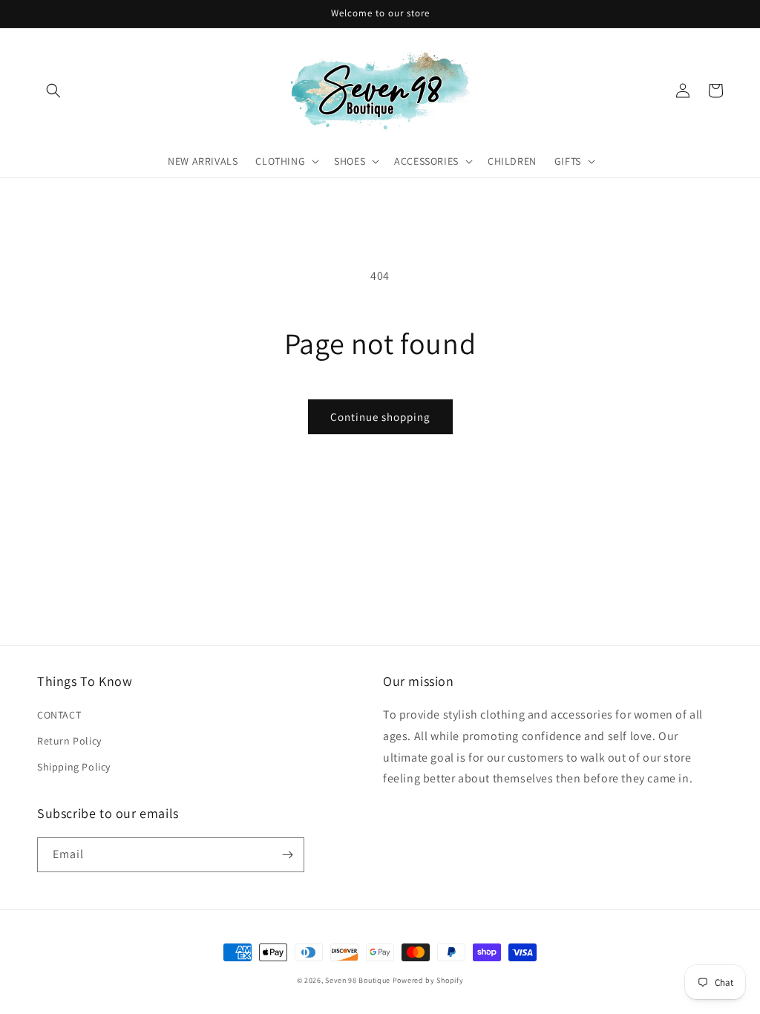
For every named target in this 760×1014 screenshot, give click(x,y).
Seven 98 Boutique (359, 980)
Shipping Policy (74, 766)
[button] (53, 90)
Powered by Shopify (428, 980)
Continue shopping (380, 417)
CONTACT (59, 715)
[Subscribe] (287, 854)
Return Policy (69, 741)
